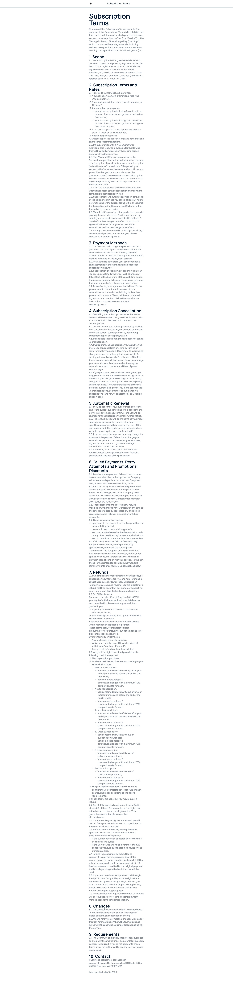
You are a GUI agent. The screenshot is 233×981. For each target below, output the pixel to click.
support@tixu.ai (111, 236)
